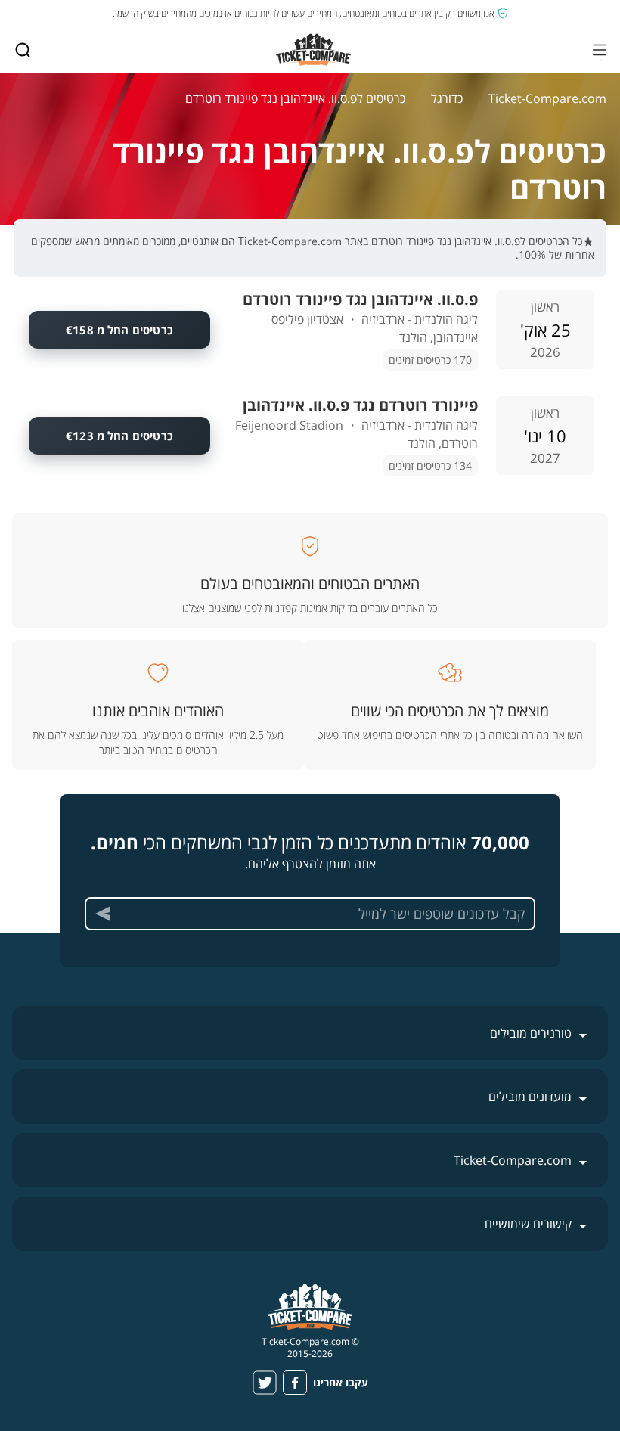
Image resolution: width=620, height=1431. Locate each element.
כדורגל (447, 98)
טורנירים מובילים (531, 1033)
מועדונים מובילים (530, 1096)
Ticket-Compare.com (547, 98)
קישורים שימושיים (528, 1223)
